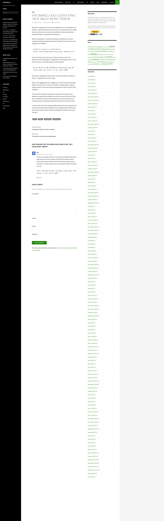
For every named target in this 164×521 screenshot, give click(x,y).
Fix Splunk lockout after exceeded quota (44, 135)
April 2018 (91, 333)
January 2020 (92, 261)
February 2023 (92, 165)
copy (35, 119)
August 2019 (91, 278)
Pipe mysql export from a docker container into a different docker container (10, 64)
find (114, 49)
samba (89, 59)
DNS (107, 49)
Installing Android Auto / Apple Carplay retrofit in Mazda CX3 (10, 31)
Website (34, 234)
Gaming (112, 2)
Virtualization (58, 2)
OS (87, 2)
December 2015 (92, 418)
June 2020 (91, 244)
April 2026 (91, 86)
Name (34, 218)
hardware (111, 51)
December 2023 (92, 145)
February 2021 (92, 220)
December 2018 (92, 305)
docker (111, 49)
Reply (40, 177)
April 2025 (91, 114)
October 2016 (92, 388)
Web (98, 2)
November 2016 (92, 384)
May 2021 (91, 210)
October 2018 (92, 312)
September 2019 (92, 275)
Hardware (104, 2)
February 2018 (92, 340)
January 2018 (92, 343)
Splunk (110, 59)
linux (94, 54)
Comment (35, 194)
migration (48, 119)
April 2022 (91, 186)
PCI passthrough (97, 57)
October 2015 (92, 425)
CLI (74, 2)
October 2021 (92, 199)
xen (101, 64)
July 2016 (90, 394)
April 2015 (91, 446)
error (40, 119)
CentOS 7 (97, 49)
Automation (6, 90)
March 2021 (91, 216)
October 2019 (92, 271)
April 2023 (91, 158)
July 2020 (90, 240)
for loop (93, 51)
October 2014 (92, 466)
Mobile (92, 2)
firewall (89, 51)
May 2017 (91, 364)
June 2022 (91, 179)
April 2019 (91, 292)
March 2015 (91, 449)
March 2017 (91, 370)
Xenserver (105, 64)
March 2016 (91, 408)
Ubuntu (90, 62)
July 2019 (90, 281)
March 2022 (91, 189)
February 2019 (92, 299)
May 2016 (91, 401)
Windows (105, 62)
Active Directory (92, 47)
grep (107, 51)
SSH (114, 59)
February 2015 (92, 453)
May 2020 (91, 247)
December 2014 (92, 460)
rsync (114, 57)
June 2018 (91, 326)
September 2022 (92, 172)
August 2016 (91, 391)
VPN (100, 62)
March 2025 (91, 117)
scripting (95, 59)
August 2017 (91, 357)
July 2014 (90, 477)
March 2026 (91, 90)
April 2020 (91, 251)
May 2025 (91, 110)
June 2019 (91, 285)
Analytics (68, 2)
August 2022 (91, 175)
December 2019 (92, 264)
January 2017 (92, 377)
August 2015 (91, 432)
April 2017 (91, 367)
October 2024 (92, 127)
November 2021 (92, 196)
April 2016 (91, 405)
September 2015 (92, 429)
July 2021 (90, 206)
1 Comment (57, 22)
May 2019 (91, 288)
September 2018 (92, 316)
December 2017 (92, 347)
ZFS (111, 64)
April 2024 (91, 138)
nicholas (48, 22)
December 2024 (92, 124)
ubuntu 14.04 (96, 62)
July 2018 (90, 323)
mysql (111, 54)
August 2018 (91, 319)
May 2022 (91, 182)
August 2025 (91, 107)
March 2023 (91, 162)
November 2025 (92, 100)
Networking (80, 2)
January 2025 (92, 121)
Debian (103, 49)
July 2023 (90, 155)
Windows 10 (111, 62)
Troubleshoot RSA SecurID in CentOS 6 (43, 128)
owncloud (57, 119)
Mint (106, 54)
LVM (98, 54)
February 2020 (92, 258)
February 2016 (92, 412)
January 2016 (92, 415)
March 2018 (91, 336)
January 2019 (92, 302)
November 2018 (92, 309)
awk (108, 46)
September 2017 (92, 353)
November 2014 (92, 463)
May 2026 (91, 83)
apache (99, 47)
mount (108, 54)
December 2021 (92, 192)
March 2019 (91, 295)
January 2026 (92, 93)
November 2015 (92, 422)
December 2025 (92, 97)
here (44, 57)
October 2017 (92, 350)
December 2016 (92, 381)
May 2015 (91, 442)
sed (100, 59)
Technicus (6, 2)
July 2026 (90, 76)
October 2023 (92, 148)
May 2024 (91, 134)
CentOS (91, 49)
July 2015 (90, 436)
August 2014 (91, 473)
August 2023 (91, 151)
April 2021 (91, 213)
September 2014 (92, 470)
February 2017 (92, 374)
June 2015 (91, 439)
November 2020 (92, 230)
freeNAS (103, 51)
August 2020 (91, 237)
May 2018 (91, 329)
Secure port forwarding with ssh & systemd (10, 25)
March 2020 (91, 254)
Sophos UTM (104, 59)
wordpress (96, 64)
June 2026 (91, 79)
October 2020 (92, 234)
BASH (112, 46)
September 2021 (92, 203)
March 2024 (91, 141)
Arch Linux (104, 47)
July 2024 (90, 131)
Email (33, 226)
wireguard (90, 64)
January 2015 (92, 456)
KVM (89, 54)
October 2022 (92, 168)
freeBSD (98, 51)
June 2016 (91, 398)
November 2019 (92, 268)
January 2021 (92, 223)
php (104, 57)
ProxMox (109, 57)
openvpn (90, 57)
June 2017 (91, 360)
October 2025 (92, 103)
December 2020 (92, 227)
